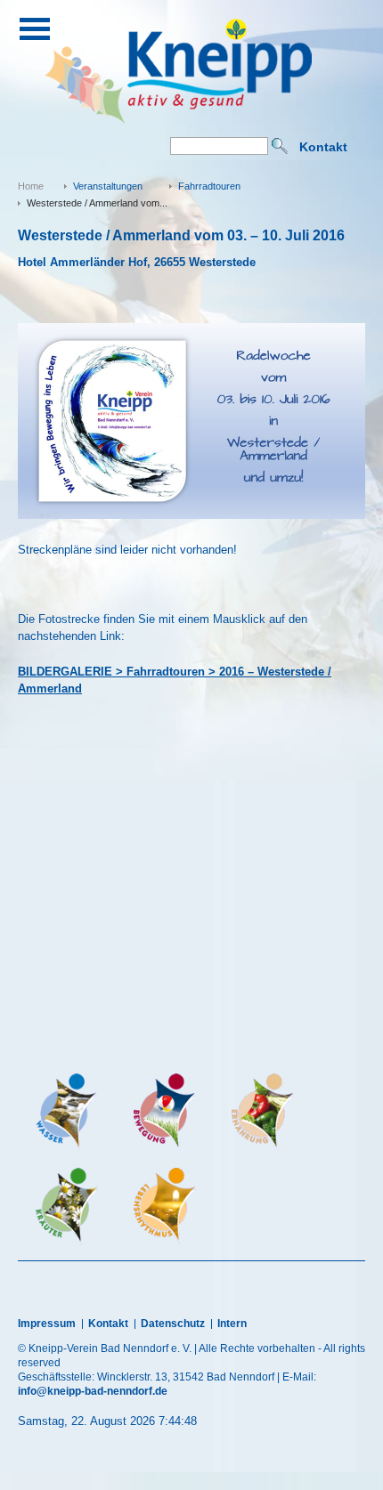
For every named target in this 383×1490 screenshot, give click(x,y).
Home (31, 186)
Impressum (47, 1323)
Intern (232, 1323)
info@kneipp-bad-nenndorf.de (92, 1391)
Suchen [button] (280, 146)
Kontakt (323, 147)
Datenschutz (173, 1323)
